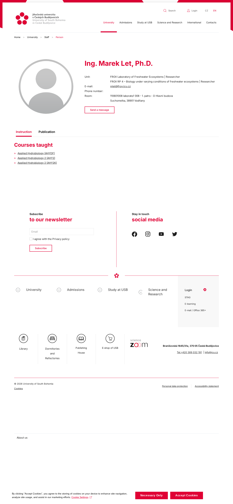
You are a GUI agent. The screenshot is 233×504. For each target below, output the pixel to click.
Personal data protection (175, 386)
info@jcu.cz (211, 352)
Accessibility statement (207, 386)
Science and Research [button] (169, 22)
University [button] (108, 22)
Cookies (18, 388)
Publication (47, 132)
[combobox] (174, 10)
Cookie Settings (79, 497)
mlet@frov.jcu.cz (120, 86)
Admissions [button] (125, 22)
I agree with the (50, 239)
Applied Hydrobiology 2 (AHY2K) (37, 162)
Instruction (24, 132)
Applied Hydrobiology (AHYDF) (36, 153)
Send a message (99, 109)
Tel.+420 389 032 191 (189, 352)
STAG (188, 297)
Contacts (211, 22)
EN (214, 10)
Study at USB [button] (144, 22)
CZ (206, 10)
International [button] (194, 22)
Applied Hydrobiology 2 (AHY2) (36, 158)
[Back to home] (41, 19)
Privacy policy (60, 239)
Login (194, 10)
